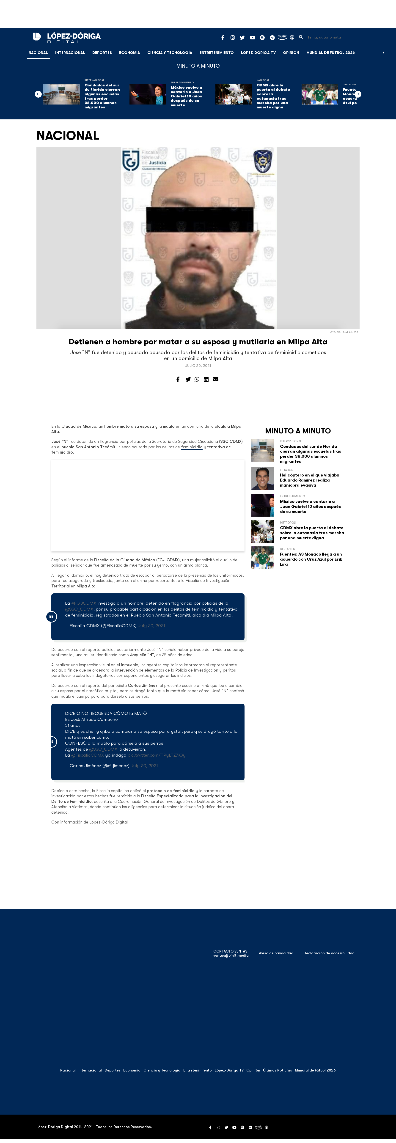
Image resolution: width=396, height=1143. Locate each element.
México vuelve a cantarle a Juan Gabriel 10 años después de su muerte (186, 96)
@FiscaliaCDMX (87, 755)
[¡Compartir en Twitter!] (188, 379)
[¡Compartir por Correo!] (215, 379)
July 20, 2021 (151, 625)
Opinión (291, 53)
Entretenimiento (217, 53)
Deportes (102, 53)
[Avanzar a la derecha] (383, 52)
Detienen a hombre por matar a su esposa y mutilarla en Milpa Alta (198, 341)
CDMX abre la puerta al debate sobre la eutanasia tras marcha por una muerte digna (273, 96)
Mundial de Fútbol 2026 (330, 53)
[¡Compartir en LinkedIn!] (206, 379)
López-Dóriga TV (258, 53)
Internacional (70, 53)
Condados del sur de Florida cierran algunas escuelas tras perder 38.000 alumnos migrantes (102, 96)
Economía (129, 53)
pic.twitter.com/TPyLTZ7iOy (157, 755)
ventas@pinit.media (231, 955)
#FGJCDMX (83, 603)
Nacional (38, 53)
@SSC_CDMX (79, 609)
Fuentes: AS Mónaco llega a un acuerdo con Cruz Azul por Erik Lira (311, 559)
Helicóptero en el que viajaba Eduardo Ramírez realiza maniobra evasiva (309, 480)
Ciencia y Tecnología (169, 53)
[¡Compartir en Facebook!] (178, 379)
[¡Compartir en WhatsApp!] (197, 379)
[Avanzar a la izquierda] (38, 94)
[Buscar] (390, 52)
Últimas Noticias (277, 1070)
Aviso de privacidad (276, 953)
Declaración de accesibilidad (329, 953)
